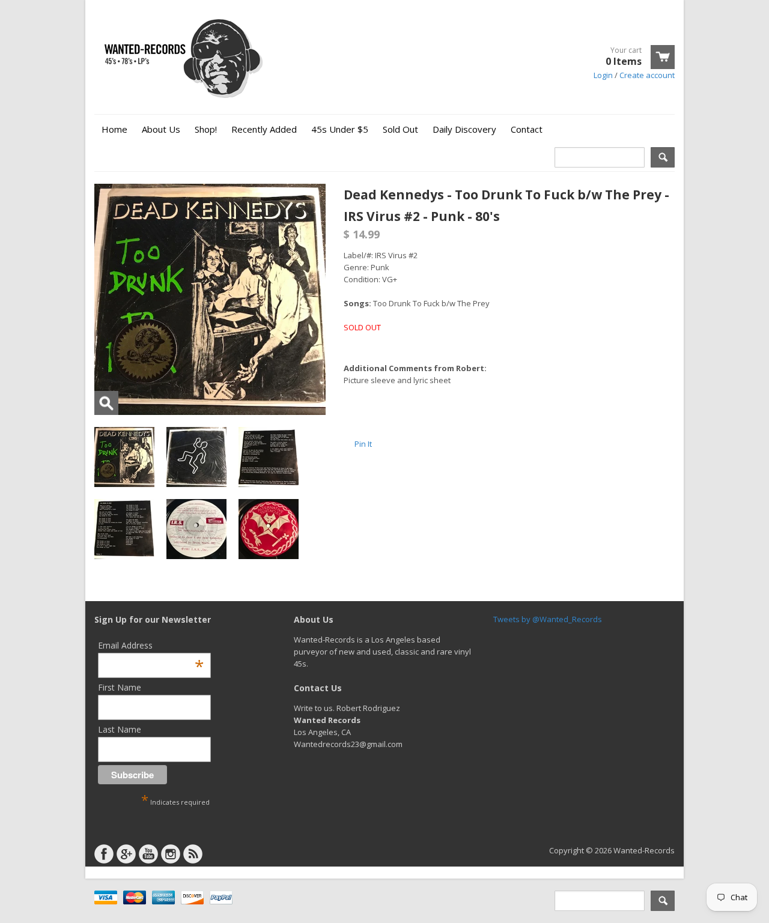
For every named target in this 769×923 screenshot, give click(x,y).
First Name (119, 687)
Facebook (104, 854)
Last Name (119, 729)
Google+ (126, 854)
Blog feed (192, 854)
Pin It (363, 443)
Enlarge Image (106, 403)
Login (603, 75)
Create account (647, 75)
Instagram (170, 854)
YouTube (148, 854)
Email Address (151, 645)
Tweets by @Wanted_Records (547, 619)
